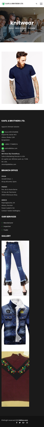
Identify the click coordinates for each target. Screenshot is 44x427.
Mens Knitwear (21, 28)
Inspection (7, 226)
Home (11, 28)
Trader (6, 230)
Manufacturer (8, 223)
